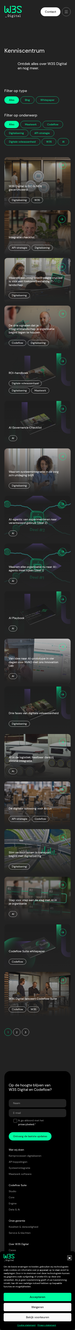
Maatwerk (31, 124)
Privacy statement (47, 1325)
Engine (13, 1203)
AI (63, 141)
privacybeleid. (26, 1124)
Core (11, 1197)
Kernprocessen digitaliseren (25, 1155)
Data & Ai (14, 1209)
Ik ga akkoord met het (31, 1122)
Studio (12, 1191)
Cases (12, 1250)
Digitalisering (16, 133)
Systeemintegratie (19, 1168)
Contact (50, 12)
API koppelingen (18, 1161)
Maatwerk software (20, 1174)
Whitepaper (47, 100)
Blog (27, 100)
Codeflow (52, 124)
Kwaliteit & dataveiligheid (23, 1226)
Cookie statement (26, 1325)
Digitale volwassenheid (22, 141)
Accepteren (37, 1297)
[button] (69, 1258)
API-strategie (42, 133)
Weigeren (37, 1307)
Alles (11, 124)
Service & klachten (20, 1233)
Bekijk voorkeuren (37, 1317)
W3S (49, 141)
